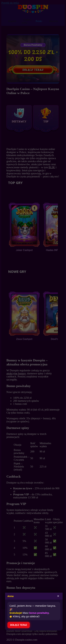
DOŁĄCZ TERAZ (18, 625)
